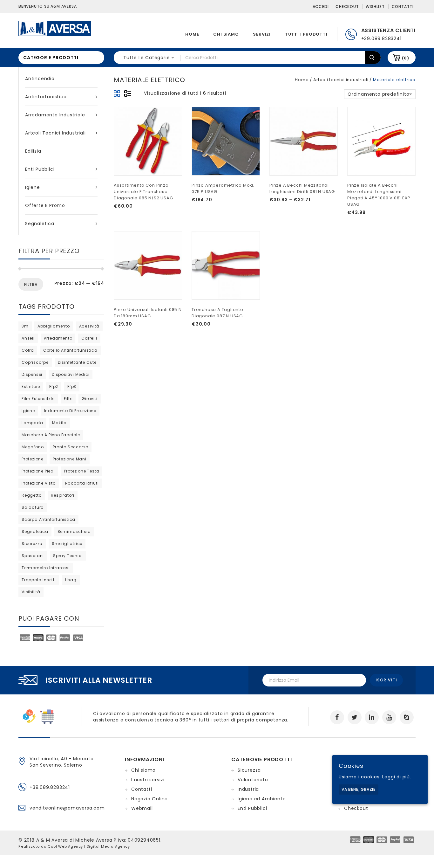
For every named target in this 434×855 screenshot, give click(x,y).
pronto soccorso (70, 447)
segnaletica (35, 531)
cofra (28, 350)
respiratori (62, 495)
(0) (405, 58)
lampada (32, 422)
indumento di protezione (70, 410)
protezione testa (81, 471)
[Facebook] (337, 717)
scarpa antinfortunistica (48, 519)
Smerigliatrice (67, 543)
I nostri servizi (148, 779)
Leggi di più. (396, 777)
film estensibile (38, 398)
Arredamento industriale (55, 115)
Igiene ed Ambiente (262, 799)
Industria (248, 789)
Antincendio (40, 78)
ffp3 (71, 386)
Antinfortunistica (46, 96)
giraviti (89, 398)
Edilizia (33, 151)
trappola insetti (39, 580)
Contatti (403, 6)
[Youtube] (389, 717)
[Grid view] (117, 93)
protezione (33, 459)
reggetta (32, 495)
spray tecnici (68, 555)
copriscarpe (35, 362)
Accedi (321, 6)
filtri (68, 398)
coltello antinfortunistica (70, 350)
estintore (31, 386)
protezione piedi (38, 471)
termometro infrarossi (46, 567)
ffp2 (53, 386)
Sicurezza (249, 770)
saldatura (33, 507)
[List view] (127, 93)
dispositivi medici (70, 374)
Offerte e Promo (45, 205)
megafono (33, 447)
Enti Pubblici (39, 169)
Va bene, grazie (359, 789)
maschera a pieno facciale (51, 435)
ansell (28, 338)
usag (71, 580)
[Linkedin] (372, 717)
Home (192, 34)
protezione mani (69, 459)
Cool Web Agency (65, 846)
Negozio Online (149, 799)
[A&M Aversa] (54, 28)
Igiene (32, 187)
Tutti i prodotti (306, 34)
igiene (28, 410)
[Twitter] (355, 717)
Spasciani (33, 555)
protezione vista (39, 483)
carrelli (89, 338)
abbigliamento (53, 326)
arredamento (58, 338)
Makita (59, 422)
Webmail (142, 808)
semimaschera (74, 531)
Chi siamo (226, 34)
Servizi (262, 34)
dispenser (32, 374)
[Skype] (407, 717)
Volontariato (253, 779)
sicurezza (32, 543)
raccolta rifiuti (82, 483)
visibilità (31, 592)
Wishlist (375, 6)
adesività (89, 326)
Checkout (347, 6)
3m (25, 326)
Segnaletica (39, 223)
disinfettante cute (77, 362)
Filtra (30, 284)
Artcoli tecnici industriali (55, 133)
